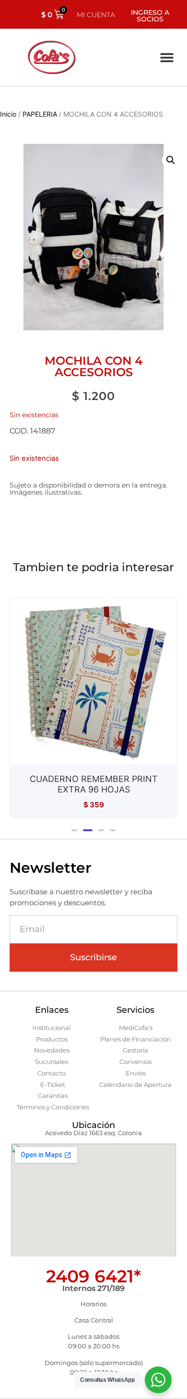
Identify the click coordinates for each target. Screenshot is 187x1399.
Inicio (8, 114)
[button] (166, 57)
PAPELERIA (40, 114)
